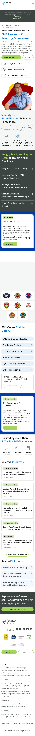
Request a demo (9, 57)
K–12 (2, 668)
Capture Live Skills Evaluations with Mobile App (15, 195)
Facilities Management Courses (10, 694)
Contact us (20, 717)
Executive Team (11, 717)
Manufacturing (20, 668)
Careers (3, 717)
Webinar (3, 706)
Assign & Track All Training (14, 168)
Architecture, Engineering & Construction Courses (15, 691)
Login (29, 57)
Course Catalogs (17, 704)
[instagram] (31, 629)
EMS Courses (29, 686)
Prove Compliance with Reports (12, 204)
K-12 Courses (5, 683)
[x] (24, 629)
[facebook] (20, 629)
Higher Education (10, 668)
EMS (14, 670)
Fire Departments (6, 670)
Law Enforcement (21, 670)
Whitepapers (26, 704)
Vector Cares (26, 714)
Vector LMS (17, 25)
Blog (15, 706)
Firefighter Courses (18, 686)
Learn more (17, 19)
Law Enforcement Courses (9, 688)
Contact (24, 652)
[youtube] (27, 629)
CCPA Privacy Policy (28, 723)
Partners (8, 714)
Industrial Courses (6, 686)
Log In (8, 652)
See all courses (5, 696)
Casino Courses (25, 694)
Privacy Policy (16, 723)
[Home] (2, 25)
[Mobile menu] (33, 3)
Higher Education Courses (17, 683)
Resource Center (6, 704)
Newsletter (28, 717)
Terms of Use (5, 723)
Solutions (8, 25)
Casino (18, 675)
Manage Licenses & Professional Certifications (14, 186)
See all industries (25, 675)
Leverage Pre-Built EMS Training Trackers (12, 176)
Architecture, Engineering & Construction (13, 673)
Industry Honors (16, 714)
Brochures (10, 706)
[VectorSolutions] (8, 3)
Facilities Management (8, 675)
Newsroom (21, 706)
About (3, 714)
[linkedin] (17, 629)
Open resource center (16, 554)
